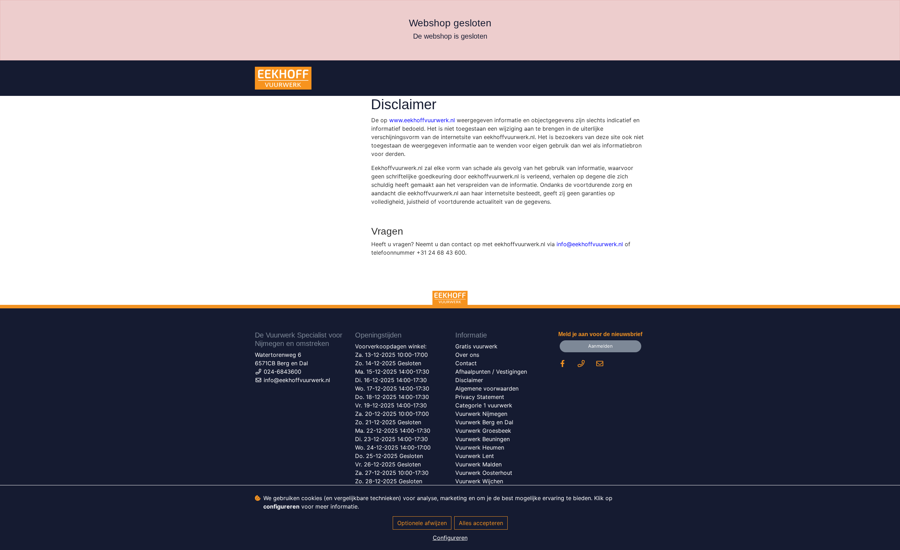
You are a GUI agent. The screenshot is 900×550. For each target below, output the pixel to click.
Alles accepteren (481, 522)
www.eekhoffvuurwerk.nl (422, 120)
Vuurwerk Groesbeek (483, 430)
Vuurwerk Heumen (479, 447)
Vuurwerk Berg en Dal (484, 422)
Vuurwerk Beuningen (482, 439)
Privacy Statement (479, 396)
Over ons (467, 354)
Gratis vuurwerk (476, 346)
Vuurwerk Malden (478, 464)
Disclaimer (469, 380)
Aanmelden (600, 346)
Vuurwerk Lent (474, 455)
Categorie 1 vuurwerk (483, 405)
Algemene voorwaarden (487, 388)
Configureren (450, 537)
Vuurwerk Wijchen (479, 481)
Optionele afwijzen (422, 522)
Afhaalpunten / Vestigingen (491, 371)
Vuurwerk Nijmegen (481, 413)
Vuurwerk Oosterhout (483, 472)
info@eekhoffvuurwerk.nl (590, 244)
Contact (466, 363)
